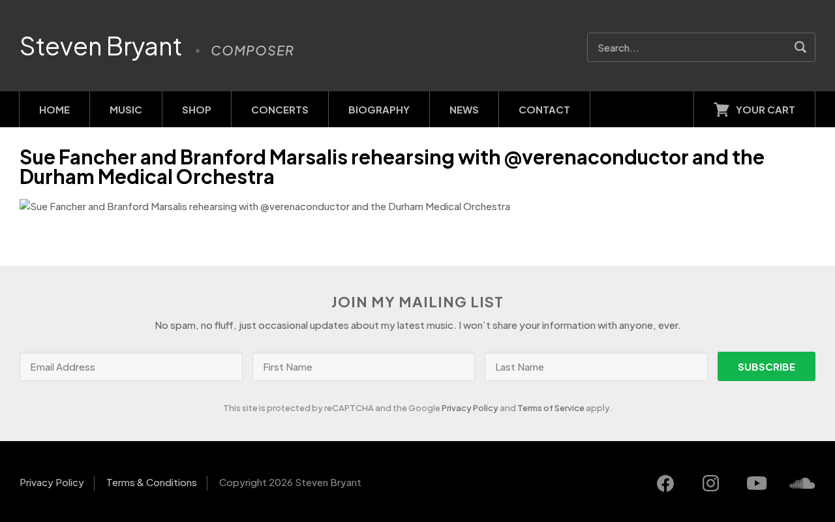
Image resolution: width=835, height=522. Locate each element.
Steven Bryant (101, 45)
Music (126, 109)
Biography (379, 109)
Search (800, 47)
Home (54, 109)
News (464, 109)
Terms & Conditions (151, 482)
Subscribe (766, 366)
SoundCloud (802, 483)
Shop (196, 109)
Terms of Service (550, 408)
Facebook (665, 483)
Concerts (280, 109)
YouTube (756, 483)
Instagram (711, 483)
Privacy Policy (470, 408)
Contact (544, 109)
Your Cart (765, 109)
